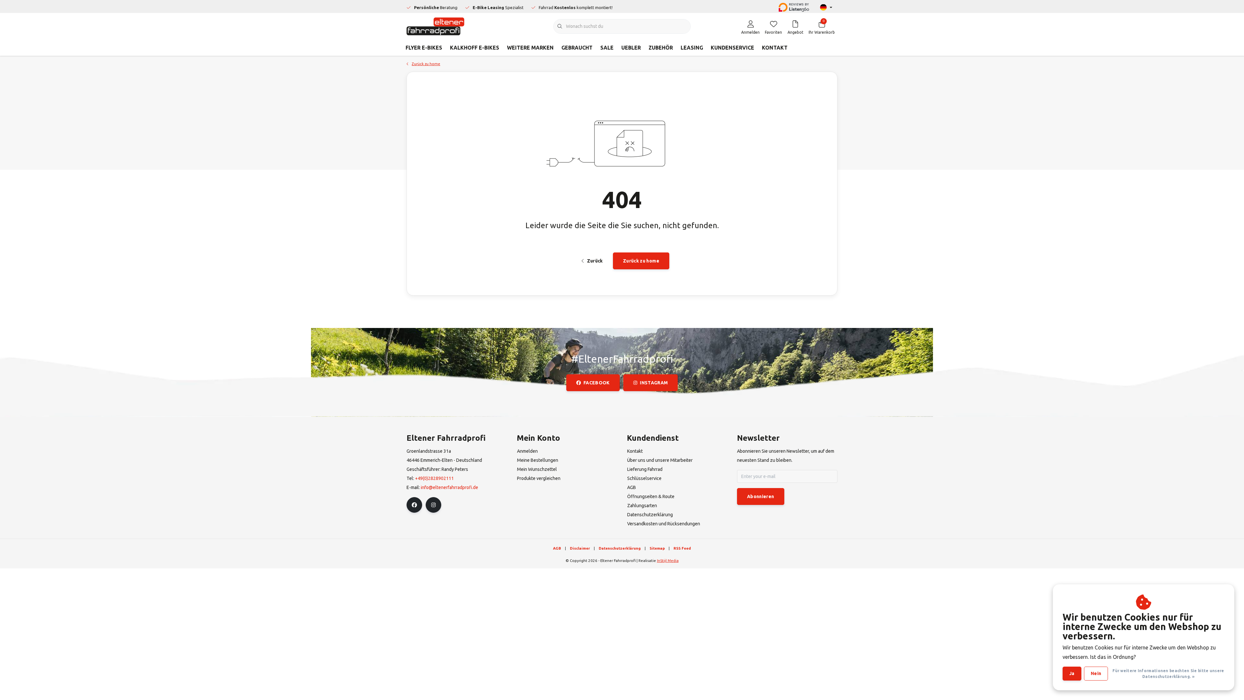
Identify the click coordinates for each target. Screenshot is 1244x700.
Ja (1072, 673)
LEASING (692, 48)
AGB (557, 548)
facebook (596, 382)
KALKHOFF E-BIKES (474, 48)
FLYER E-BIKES (424, 48)
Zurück (595, 260)
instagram (654, 382)
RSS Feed (682, 548)
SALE (607, 48)
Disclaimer (580, 548)
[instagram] (433, 505)
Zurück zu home (641, 260)
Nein (1096, 673)
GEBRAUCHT (577, 48)
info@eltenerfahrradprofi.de (449, 487)
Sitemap (657, 548)
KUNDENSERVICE (732, 48)
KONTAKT (775, 48)
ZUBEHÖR (661, 48)
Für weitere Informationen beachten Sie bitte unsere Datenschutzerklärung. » (1168, 674)
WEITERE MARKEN (530, 48)
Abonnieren (760, 496)
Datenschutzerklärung (620, 548)
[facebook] (414, 505)
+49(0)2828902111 (434, 478)
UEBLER (631, 48)
